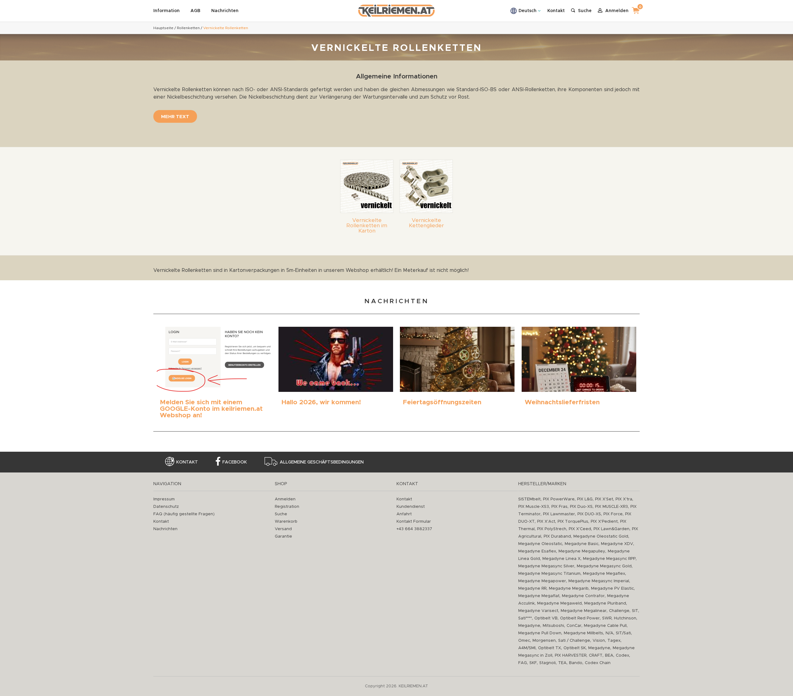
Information (166, 11)
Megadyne (529, 626)
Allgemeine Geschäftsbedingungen (322, 462)
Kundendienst (410, 507)
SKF (533, 663)
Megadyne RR (532, 589)
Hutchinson (625, 618)
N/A (609, 633)
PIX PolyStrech (551, 529)
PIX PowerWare (559, 499)
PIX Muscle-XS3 (533, 507)
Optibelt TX (549, 648)
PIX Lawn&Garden (611, 529)
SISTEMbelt (529, 499)
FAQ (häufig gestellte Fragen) (184, 514)
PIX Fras (559, 507)
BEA (609, 656)
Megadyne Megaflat (538, 596)
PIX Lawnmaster (559, 514)
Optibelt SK (574, 648)
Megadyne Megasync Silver (546, 566)
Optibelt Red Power (580, 618)
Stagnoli (547, 663)
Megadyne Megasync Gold (604, 566)
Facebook (234, 462)
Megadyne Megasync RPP (609, 559)
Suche (281, 514)
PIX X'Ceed (580, 529)
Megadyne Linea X (561, 559)
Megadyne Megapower (542, 581)
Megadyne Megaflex (604, 574)
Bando (575, 663)
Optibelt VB (546, 618)
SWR (606, 618)
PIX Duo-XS (581, 507)
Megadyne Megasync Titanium (549, 574)
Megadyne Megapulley (582, 551)
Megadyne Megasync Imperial (598, 581)
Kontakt (556, 11)
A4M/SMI (527, 648)
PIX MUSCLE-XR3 (611, 507)
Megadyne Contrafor (583, 596)
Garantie (283, 536)
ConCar (574, 626)
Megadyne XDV (617, 544)
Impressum (164, 499)
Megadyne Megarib (569, 589)
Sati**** (525, 618)
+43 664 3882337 (414, 529)
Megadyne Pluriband (605, 603)
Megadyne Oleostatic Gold (600, 536)
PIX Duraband (557, 536)
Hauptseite (163, 28)
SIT (635, 611)
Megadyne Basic (581, 544)
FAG (522, 663)
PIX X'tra (624, 499)
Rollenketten (188, 28)
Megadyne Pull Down (539, 633)
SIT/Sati (623, 633)
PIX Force (613, 514)
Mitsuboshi (553, 626)
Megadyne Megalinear (584, 611)
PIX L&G (585, 499)
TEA (562, 663)
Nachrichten (225, 11)
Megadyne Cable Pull (605, 626)
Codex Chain (598, 663)
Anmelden (285, 499)
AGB (195, 11)
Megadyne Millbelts (583, 633)
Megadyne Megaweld (559, 603)
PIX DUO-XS (589, 514)
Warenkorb (286, 522)
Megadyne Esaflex (537, 551)
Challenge (619, 611)
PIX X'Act (546, 522)
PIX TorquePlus (573, 522)
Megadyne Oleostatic (540, 544)
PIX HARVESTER (570, 656)
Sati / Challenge (574, 641)
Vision (599, 641)
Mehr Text (175, 116)
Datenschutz (166, 507)
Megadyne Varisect (538, 611)
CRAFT (595, 656)
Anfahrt (404, 514)
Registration (287, 507)
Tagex (613, 641)
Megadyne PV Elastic (612, 589)
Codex (622, 656)
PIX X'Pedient (604, 522)
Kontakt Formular (413, 522)
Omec (524, 641)
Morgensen (544, 641)
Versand (283, 529)
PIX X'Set (604, 499)
